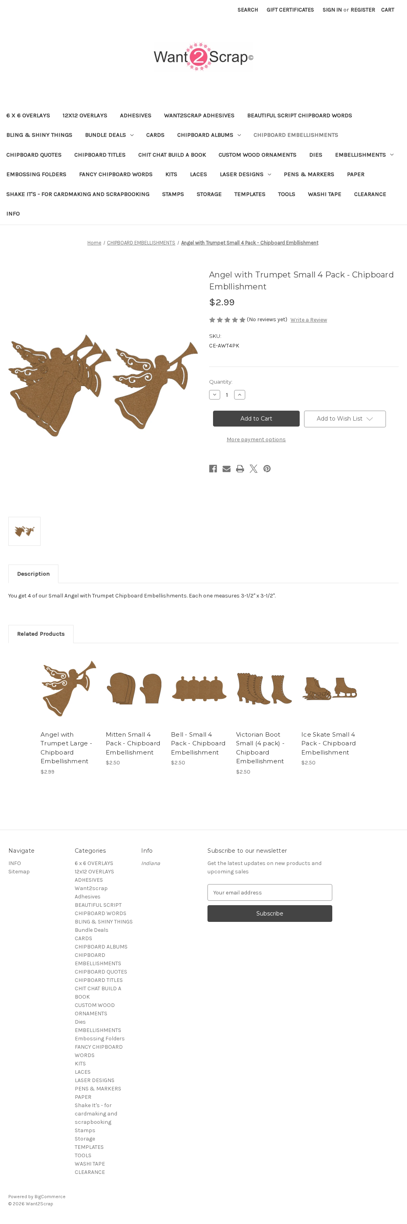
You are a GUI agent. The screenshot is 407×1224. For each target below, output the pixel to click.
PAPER (355, 174)
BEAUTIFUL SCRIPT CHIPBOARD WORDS (299, 115)
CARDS (155, 134)
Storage (209, 194)
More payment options (256, 439)
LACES (198, 174)
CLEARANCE (370, 194)
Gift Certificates (290, 9)
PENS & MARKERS (309, 174)
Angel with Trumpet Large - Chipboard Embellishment (66, 748)
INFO (13, 213)
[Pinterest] (267, 468)
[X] (254, 468)
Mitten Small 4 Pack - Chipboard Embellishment (133, 743)
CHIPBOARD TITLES (100, 154)
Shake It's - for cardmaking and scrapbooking (77, 194)
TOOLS (286, 194)
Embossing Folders (36, 174)
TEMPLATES (250, 194)
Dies (315, 154)
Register (363, 9)
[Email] (227, 468)
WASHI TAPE (324, 194)
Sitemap (19, 871)
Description (33, 573)
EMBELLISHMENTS (360, 154)
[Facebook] (213, 468)
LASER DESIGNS (242, 174)
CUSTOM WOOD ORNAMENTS (258, 154)
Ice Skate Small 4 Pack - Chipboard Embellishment (328, 743)
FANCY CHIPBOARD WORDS (116, 174)
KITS (171, 174)
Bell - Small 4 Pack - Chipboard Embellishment (198, 743)
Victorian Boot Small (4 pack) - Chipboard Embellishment (260, 748)
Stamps (173, 194)
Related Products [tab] (41, 633)
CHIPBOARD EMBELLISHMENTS (296, 134)
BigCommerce (50, 1196)
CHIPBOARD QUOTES (34, 154)
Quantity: (221, 381)
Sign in (332, 9)
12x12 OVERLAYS (85, 115)
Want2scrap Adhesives (199, 115)
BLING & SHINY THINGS (39, 134)
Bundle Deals (105, 134)
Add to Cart (69, 696)
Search (248, 9)
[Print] (240, 468)
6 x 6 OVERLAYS (28, 115)
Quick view (68, 682)
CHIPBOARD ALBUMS (205, 134)
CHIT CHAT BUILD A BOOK (172, 154)
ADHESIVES (135, 115)
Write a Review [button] (309, 319)
